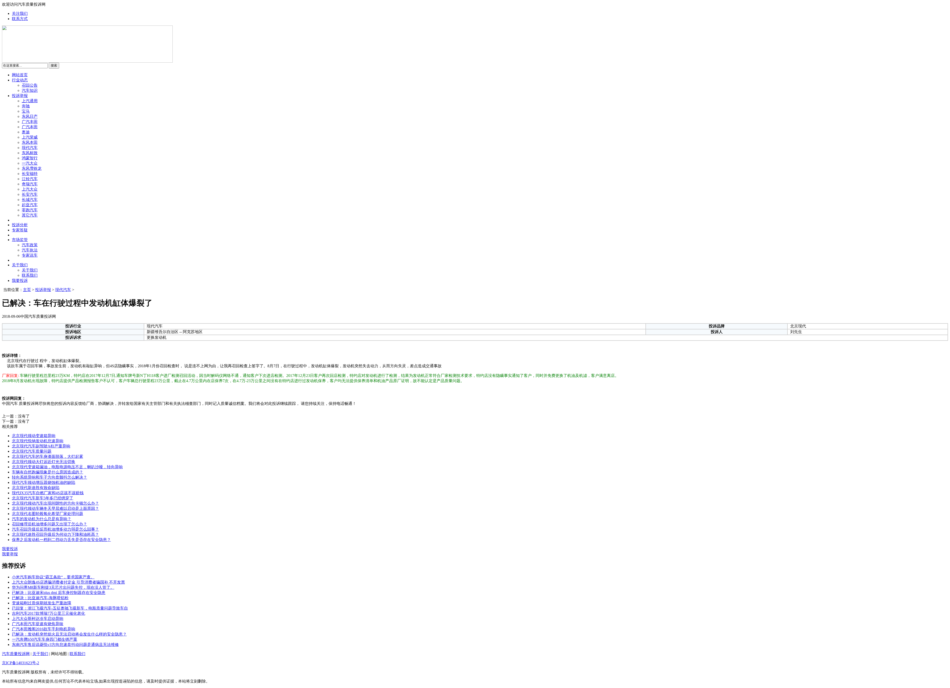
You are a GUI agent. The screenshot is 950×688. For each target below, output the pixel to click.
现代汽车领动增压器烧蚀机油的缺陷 (43, 482)
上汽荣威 (30, 137)
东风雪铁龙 (32, 168)
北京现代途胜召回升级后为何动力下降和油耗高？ (55, 534)
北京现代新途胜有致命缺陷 (35, 488)
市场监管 (20, 240)
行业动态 (20, 80)
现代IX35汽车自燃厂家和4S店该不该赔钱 (48, 493)
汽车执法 (30, 250)
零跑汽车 (30, 210)
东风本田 (30, 142)
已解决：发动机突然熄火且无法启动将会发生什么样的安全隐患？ (69, 634)
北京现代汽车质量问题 (31, 451)
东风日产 (30, 116)
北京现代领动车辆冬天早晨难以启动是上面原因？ (55, 508)
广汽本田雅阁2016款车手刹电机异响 (43, 629)
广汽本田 (30, 127)
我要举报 (10, 554)
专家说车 (30, 255)
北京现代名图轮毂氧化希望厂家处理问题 (47, 514)
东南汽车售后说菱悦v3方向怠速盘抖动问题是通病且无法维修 (65, 644)
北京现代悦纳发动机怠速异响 (37, 441)
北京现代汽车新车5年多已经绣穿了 (42, 498)
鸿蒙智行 (30, 158)
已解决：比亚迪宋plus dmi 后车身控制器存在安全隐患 (58, 592)
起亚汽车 (30, 205)
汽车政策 (30, 245)
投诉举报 (20, 96)
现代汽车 (30, 148)
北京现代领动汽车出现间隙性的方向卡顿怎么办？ (55, 503)
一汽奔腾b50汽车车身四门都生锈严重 (44, 639)
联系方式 (20, 19)
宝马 (26, 111)
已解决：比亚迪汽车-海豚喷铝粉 (40, 598)
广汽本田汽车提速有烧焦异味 (37, 624)
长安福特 (30, 174)
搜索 (54, 65)
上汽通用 (30, 101)
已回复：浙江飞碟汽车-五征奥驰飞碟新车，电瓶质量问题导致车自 (70, 608)
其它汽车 (30, 215)
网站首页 (20, 75)
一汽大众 (30, 163)
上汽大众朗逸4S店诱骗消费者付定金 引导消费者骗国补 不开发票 (68, 582)
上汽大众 (30, 189)
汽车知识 (30, 90)
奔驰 (26, 106)
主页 (27, 290)
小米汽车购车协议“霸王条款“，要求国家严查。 (53, 577)
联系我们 (30, 275)
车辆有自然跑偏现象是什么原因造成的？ (47, 472)
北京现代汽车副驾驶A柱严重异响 (41, 446)
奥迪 (26, 132)
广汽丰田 (30, 122)
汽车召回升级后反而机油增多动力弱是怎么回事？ (55, 529)
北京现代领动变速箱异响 (33, 436)
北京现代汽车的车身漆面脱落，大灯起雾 (47, 456)
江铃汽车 (30, 179)
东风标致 (30, 153)
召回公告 (30, 85)
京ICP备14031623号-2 (20, 663)
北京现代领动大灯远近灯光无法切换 (43, 462)
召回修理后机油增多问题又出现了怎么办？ (49, 524)
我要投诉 (20, 280)
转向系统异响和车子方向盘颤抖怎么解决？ (49, 477)
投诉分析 (20, 225)
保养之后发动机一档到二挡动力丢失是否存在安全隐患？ (61, 540)
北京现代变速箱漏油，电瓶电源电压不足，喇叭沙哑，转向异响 (67, 467)
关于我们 (20, 265)
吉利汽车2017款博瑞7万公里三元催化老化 (48, 613)
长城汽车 (30, 199)
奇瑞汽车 (30, 184)
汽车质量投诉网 (16, 654)
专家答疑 (20, 230)
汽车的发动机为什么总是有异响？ (41, 519)
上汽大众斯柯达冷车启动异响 (37, 618)
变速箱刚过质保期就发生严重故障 (41, 603)
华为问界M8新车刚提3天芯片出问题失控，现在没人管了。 (63, 587)
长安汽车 (30, 194)
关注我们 (20, 13)
